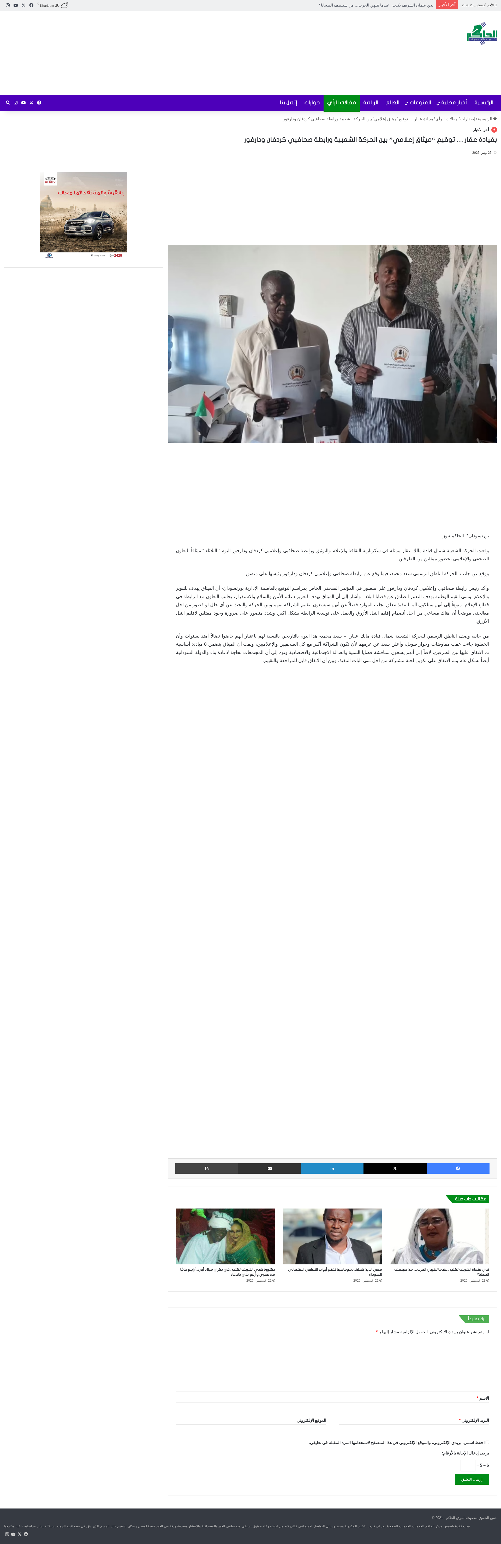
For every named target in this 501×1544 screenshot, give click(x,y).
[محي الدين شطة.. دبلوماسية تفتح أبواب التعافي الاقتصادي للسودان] (332, 1236)
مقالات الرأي (341, 102)
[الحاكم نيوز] (482, 33)
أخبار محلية (454, 102)
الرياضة (370, 102)
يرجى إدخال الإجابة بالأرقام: (465, 1453)
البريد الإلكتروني (474, 1420)
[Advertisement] (167, 53)
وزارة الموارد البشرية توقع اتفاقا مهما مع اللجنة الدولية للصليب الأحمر (376, 5)
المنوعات (420, 102)
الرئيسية (484, 102)
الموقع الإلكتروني (311, 1420)
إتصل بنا (288, 102)
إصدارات (467, 119)
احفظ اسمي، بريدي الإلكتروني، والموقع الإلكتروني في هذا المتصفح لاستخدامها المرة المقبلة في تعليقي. (397, 1442)
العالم (392, 102)
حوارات (312, 102)
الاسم (483, 1398)
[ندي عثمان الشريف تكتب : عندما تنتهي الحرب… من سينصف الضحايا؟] (439, 1236)
